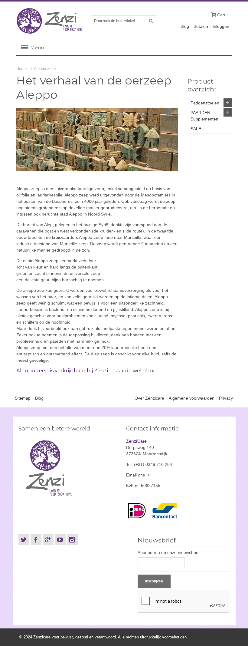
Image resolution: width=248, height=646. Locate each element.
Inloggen (221, 26)
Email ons (135, 475)
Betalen (201, 26)
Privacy (226, 398)
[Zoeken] (151, 21)
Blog (185, 26)
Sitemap (23, 398)
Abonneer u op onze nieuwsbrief (169, 552)
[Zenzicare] (49, 21)
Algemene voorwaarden (191, 398)
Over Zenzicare (149, 398)
